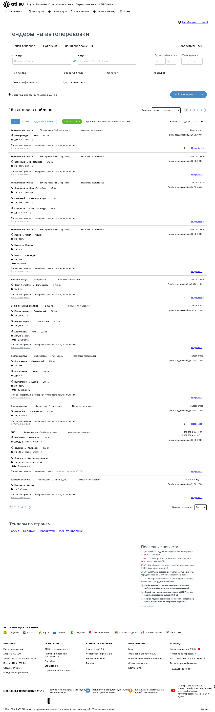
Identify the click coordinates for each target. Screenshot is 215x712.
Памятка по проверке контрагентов (56, 655)
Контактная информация (99, 654)
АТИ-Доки (80, 632)
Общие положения (138, 663)
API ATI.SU (175, 632)
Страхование (51, 666)
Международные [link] (71, 531)
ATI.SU (25, 121)
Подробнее (196, 148)
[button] (202, 94)
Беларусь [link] (29, 531)
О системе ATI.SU (95, 649)
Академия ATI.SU (12, 654)
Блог (130, 649)
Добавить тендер (190, 46)
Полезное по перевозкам (183, 654)
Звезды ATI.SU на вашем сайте (19, 658)
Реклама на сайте (95, 658)
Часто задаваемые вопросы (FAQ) (187, 658)
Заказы (30, 632)
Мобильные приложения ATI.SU (23, 691)
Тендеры (61, 632)
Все (15, 121)
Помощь (175, 644)
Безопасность (54, 644)
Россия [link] (14, 531)
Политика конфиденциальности (145, 658)
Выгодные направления (15, 672)
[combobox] (41, 61)
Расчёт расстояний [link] (195, 22)
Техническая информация (183, 663)
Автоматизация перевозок (21, 627)
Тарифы (90, 663)
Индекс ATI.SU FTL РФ (14, 663)
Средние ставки (11, 668)
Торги (46, 632)
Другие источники (44, 121)
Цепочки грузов (153, 632)
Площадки (13, 632)
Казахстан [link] (47, 531)
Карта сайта (134, 668)
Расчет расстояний (13, 649)
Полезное (9, 644)
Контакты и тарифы (99, 644)
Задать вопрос (181, 669)
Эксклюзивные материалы (142, 654)
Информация (136, 644)
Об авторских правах (103, 709)
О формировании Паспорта (59, 670)
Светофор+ (51, 661)
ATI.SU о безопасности (56, 649)
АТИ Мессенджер (128, 632)
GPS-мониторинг (102, 632)
